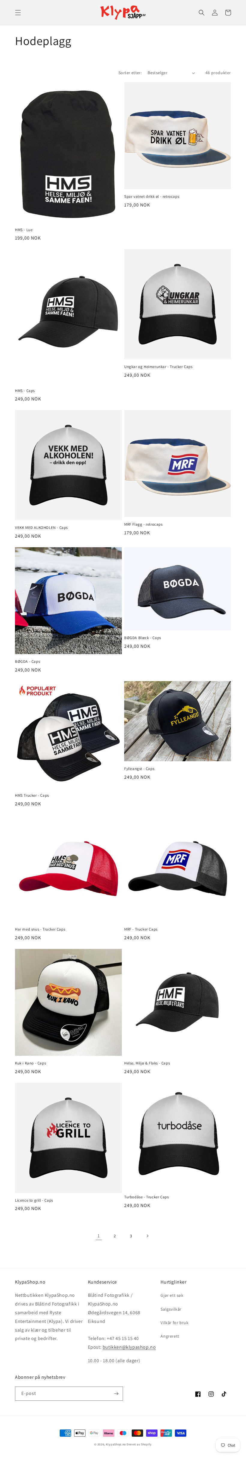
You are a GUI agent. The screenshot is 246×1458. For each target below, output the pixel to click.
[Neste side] (147, 1235)
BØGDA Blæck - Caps (142, 637)
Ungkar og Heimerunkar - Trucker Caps (158, 366)
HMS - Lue (23, 230)
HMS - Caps (25, 390)
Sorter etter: (130, 72)
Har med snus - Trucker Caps (40, 929)
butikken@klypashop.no (129, 1347)
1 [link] (99, 1236)
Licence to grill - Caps (34, 1200)
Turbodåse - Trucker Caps (146, 1197)
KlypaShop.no (116, 1444)
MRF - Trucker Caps (141, 929)
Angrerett (169, 1336)
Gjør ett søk (171, 1295)
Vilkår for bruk (174, 1322)
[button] (18, 12)
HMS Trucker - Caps (32, 795)
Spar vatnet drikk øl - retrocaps (151, 196)
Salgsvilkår (171, 1309)
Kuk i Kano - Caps (30, 1063)
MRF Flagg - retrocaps (143, 524)
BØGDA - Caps (27, 661)
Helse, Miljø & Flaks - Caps (147, 1063)
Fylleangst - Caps (139, 768)
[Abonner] (116, 1394)
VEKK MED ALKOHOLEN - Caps (41, 527)
